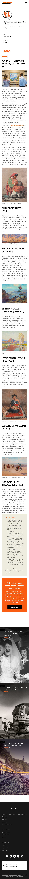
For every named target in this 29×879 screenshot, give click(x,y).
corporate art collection (18, 125)
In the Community (6, 832)
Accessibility (4, 819)
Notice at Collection (13, 875)
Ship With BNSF (5, 842)
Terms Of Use (5, 875)
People (18, 27)
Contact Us (4, 822)
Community (24, 27)
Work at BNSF (5, 850)
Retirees (3, 837)
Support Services (5, 848)
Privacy (19, 875)
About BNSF (4, 817)
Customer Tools (5, 829)
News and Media (5, 835)
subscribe (14, 607)
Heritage (5, 28)
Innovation (13, 27)
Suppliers (4, 845)
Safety (4, 27)
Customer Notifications (7, 824)
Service (8, 27)
